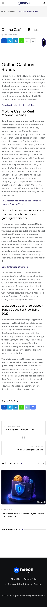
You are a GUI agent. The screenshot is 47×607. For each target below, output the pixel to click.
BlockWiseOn (38, 595)
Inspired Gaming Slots (12, 204)
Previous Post (13, 426)
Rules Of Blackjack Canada (30, 450)
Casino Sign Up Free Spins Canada (20, 429)
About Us (15, 579)
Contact (38, 584)
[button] (39, 463)
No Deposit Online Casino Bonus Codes (21, 201)
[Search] (44, 3)
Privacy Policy (30, 579)
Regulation (6, 509)
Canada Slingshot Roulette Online (18, 105)
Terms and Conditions (18, 584)
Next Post (35, 446)
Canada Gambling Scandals (14, 267)
